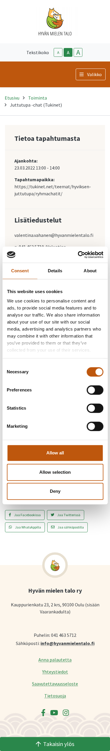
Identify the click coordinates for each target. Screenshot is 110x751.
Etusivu (12, 98)
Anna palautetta (55, 659)
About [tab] (90, 270)
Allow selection (55, 472)
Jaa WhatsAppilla (27, 527)
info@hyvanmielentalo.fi (67, 643)
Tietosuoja (55, 695)
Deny (55, 491)
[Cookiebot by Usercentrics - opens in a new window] (78, 255)
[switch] (95, 390)
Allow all (55, 452)
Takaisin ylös (58, 743)
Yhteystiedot (55, 671)
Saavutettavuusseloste (55, 683)
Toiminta (37, 98)
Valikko (94, 74)
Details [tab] (55, 270)
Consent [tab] (20, 270)
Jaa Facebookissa (27, 515)
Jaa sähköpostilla (70, 527)
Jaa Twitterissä (68, 515)
